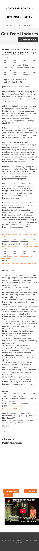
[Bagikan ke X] (6, 426)
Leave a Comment (18, 55)
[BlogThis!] (5, 426)
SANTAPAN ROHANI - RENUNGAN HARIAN (26, 541)
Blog (18, 25)
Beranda (8, 495)
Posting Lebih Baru (11, 491)
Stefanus (20, 542)
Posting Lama (30, 491)
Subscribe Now (28, 39)
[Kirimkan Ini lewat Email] (3, 426)
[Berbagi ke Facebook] (8, 426)
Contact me (29, 25)
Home (9, 25)
